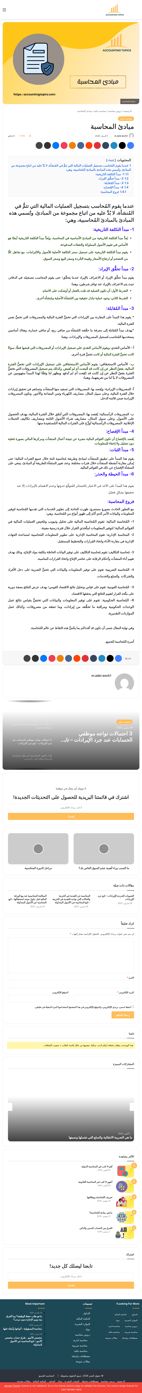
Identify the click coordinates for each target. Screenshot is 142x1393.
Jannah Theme (12, 1385)
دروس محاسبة (115, 111)
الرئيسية (128, 111)
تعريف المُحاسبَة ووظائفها (99, 1197)
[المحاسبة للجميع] (114, 9)
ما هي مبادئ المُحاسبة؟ (100, 1212)
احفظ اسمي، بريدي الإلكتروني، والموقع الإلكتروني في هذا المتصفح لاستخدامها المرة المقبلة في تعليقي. (82, 1007)
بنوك (118, 1320)
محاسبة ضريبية (131, 1332)
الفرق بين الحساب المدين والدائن (95, 1227)
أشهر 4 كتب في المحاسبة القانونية (95, 1181)
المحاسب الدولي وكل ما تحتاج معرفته (108, 1137)
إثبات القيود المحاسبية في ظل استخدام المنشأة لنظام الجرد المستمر (100, 736)
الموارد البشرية (131, 1320)
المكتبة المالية (120, 1314)
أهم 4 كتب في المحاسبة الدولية (96, 1166)
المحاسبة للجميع (46, 1375)
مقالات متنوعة (111, 1338)
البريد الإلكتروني (125, 992)
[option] (71, 735)
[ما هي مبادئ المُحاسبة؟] (124, 1217)
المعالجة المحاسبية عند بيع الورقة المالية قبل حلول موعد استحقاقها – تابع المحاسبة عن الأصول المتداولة (27, 899)
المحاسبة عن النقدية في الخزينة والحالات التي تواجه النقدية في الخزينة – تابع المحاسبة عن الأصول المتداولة (71, 899)
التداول (134, 1314)
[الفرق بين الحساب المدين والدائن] (124, 1232)
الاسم (130, 977)
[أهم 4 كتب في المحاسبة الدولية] (124, 1171)
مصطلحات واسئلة (129, 1338)
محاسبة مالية (100, 111)
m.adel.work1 (121, 136)
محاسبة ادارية (114, 1326)
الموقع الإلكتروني (60, 992)
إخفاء (111, 160)
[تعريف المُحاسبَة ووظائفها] (124, 1202)
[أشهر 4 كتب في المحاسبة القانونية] (124, 1186)
